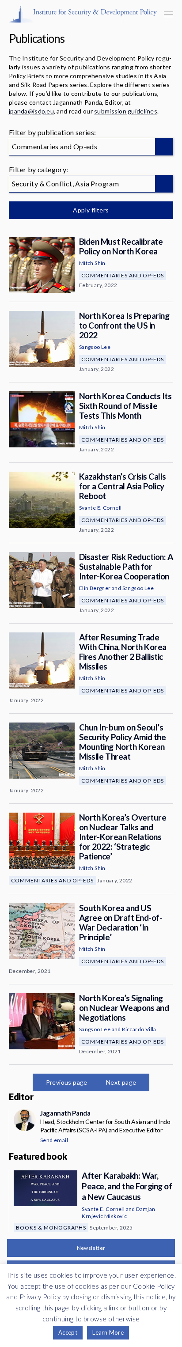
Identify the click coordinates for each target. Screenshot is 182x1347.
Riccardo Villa (139, 1029)
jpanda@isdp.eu (31, 111)
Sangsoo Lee (94, 347)
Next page (121, 1082)
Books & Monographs (51, 1227)
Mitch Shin (92, 263)
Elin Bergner (95, 588)
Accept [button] (67, 1332)
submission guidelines (125, 111)
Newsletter (91, 1248)
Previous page (66, 1082)
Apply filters (91, 210)
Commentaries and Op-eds (122, 275)
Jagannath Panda (65, 1113)
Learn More (108, 1332)
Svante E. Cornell (100, 507)
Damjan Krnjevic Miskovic (118, 1212)
